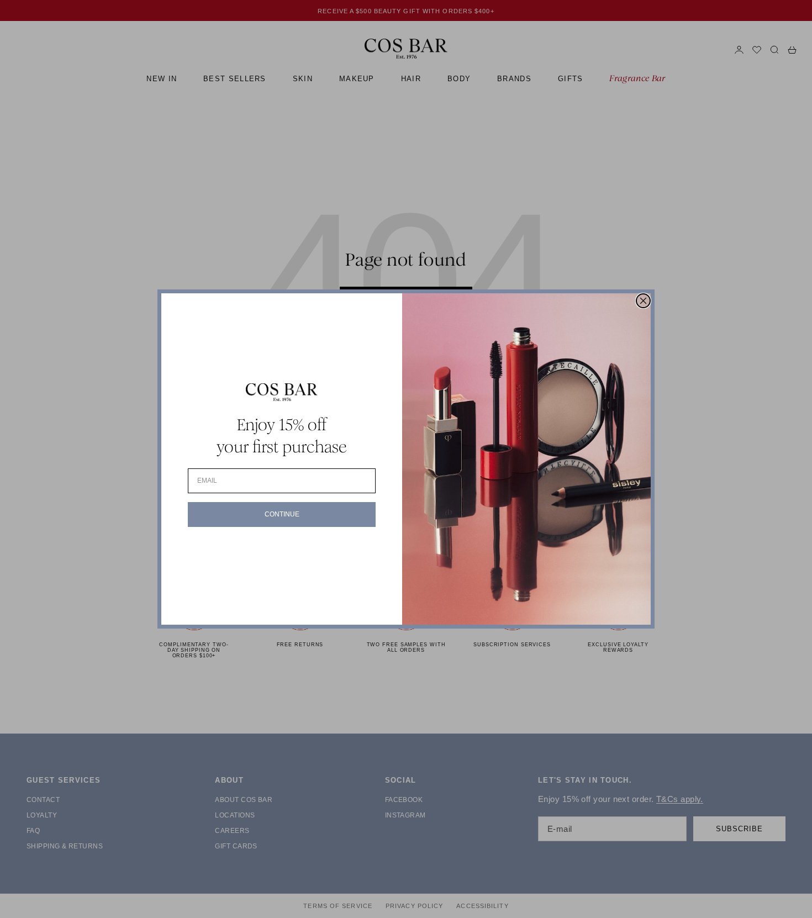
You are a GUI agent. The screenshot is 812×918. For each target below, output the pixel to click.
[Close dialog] (643, 301)
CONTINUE (282, 514)
